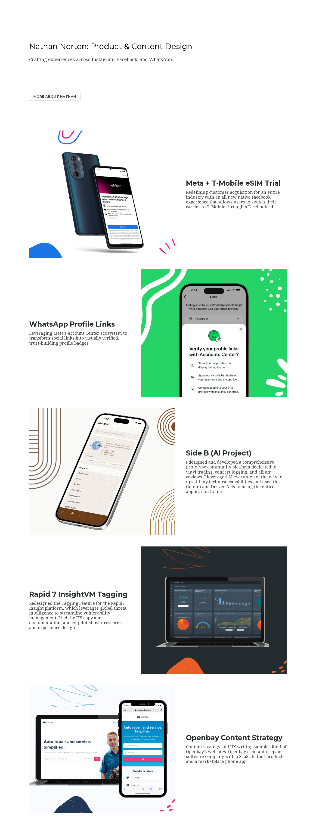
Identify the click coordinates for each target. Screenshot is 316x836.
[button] (236, 194)
